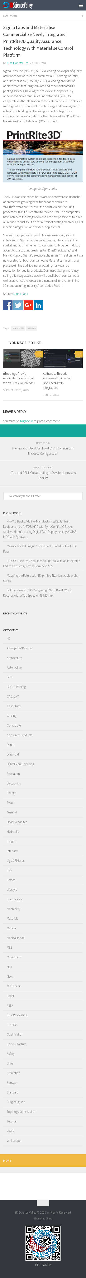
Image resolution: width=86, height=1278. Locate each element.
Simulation (13, 1073)
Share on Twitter (18, 305)
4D (8, 638)
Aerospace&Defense (19, 648)
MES (9, 947)
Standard (13, 1092)
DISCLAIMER (43, 1265)
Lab (9, 870)
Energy (11, 793)
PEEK (10, 1005)
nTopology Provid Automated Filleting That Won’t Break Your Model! (19, 378)
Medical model (16, 938)
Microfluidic (14, 957)
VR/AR (10, 1131)
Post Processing (17, 1015)
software (32, 328)
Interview (12, 851)
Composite (14, 725)
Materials (12, 919)
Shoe (10, 1063)
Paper (10, 996)
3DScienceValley (17, 63)
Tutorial (11, 1121)
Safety (11, 1054)
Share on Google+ (28, 305)
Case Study (14, 706)
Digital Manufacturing (20, 764)
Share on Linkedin (38, 305)
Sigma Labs (20, 294)
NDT (9, 967)
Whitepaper (14, 1141)
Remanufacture (16, 1044)
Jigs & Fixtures (15, 861)
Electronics (14, 783)
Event (10, 803)
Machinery (13, 909)
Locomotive (14, 899)
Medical (11, 928)
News (10, 976)
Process (12, 1025)
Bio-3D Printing (16, 687)
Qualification (15, 1034)
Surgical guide (16, 1102)
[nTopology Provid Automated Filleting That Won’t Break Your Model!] (23, 358)
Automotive (14, 667)
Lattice (11, 880)
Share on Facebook (8, 305)
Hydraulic (13, 832)
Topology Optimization (21, 1112)
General (12, 812)
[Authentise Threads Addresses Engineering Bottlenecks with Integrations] (63, 358)
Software (10, 15)
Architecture (14, 658)
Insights (11, 841)
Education (13, 774)
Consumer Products (19, 735)
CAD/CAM (13, 696)
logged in (26, 421)
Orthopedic (14, 986)
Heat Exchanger (17, 822)
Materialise (18, 328)
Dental (11, 745)
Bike (9, 677)
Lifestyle (12, 890)
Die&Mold (13, 754)
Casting (11, 716)
